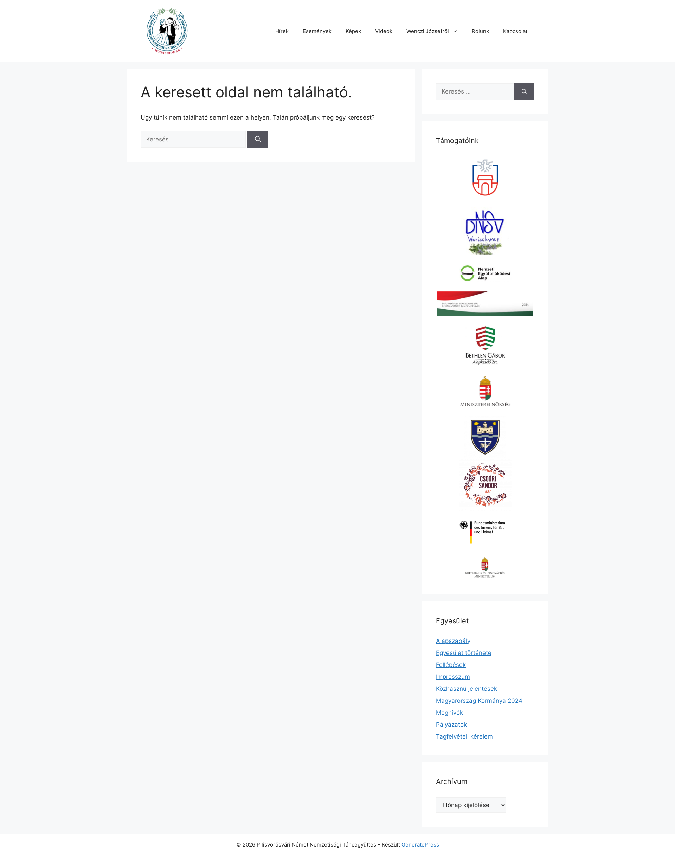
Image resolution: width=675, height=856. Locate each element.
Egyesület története (463, 652)
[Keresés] (258, 139)
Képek (353, 31)
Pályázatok (451, 724)
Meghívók (449, 712)
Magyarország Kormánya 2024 (479, 700)
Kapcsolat (515, 31)
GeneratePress (420, 844)
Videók (383, 31)
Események (317, 31)
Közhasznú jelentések (466, 688)
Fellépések (451, 664)
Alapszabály (453, 640)
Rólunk (480, 31)
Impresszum (453, 676)
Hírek (282, 31)
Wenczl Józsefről (427, 31)
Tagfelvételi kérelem (464, 736)
